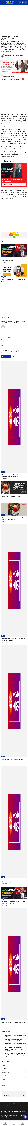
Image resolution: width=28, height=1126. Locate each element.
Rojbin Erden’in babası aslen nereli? (14, 1035)
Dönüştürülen (5, 1072)
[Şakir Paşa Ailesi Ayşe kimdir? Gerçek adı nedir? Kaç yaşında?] (14, 584)
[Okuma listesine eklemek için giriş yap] (23, 79)
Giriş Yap (15, 356)
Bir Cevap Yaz (6, 318)
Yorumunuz (8, 326)
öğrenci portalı (9, 1117)
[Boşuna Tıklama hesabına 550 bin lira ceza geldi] (14, 274)
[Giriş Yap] (25, 2)
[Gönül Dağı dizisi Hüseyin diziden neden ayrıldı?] (14, 175)
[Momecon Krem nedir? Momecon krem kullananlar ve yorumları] (14, 826)
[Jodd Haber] (10, 2)
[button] (23, 2)
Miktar (3, 1065)
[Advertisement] (14, 20)
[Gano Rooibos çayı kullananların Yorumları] (14, 491)
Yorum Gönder (6, 356)
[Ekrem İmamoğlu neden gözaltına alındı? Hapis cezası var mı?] (14, 253)
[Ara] (20, 2)
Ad (1, 339)
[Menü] (2, 2)
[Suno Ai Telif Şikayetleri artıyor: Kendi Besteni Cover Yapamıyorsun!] (14, 420)
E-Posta (3, 345)
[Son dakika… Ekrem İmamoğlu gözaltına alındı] (14, 968)
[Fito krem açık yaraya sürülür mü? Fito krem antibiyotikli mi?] (14, 705)
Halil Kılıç (8, 55)
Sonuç (3, 1085)
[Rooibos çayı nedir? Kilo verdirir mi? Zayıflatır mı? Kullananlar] (14, 513)
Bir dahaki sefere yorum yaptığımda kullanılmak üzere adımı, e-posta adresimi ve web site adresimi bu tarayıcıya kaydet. (15, 351)
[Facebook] (9, 1105)
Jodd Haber (4, 1115)
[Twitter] (14, 1105)
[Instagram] (19, 1105)
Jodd (6, 1056)
